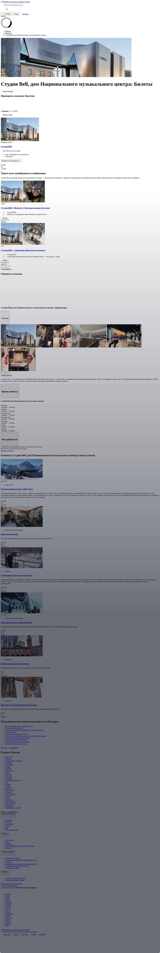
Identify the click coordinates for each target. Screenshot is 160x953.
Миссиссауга (10, 790)
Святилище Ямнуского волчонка (17, 742)
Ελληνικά (8, 904)
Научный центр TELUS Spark (16, 740)
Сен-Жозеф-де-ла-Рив (13, 808)
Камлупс (8, 788)
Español (8, 906)
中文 (7, 926)
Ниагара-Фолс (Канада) (14, 761)
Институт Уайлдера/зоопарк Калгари (19, 726)
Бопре (7, 798)
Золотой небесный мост (14, 728)
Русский (8, 922)
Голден (7, 796)
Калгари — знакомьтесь (10, 748)
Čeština (7, 898)
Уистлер (8, 776)
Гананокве (9, 806)
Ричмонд (8, 792)
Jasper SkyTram (10, 732)
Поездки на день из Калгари (15, 744)
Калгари (8, 769)
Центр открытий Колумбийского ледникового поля (24, 730)
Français (8, 907)
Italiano (7, 912)
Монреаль (9, 765)
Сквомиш (8, 778)
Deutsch (8, 902)
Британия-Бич (10, 802)
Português (8, 918)
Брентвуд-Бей (10, 804)
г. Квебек (8, 763)
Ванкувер (8, 757)
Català (7, 896)
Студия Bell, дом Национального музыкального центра (25, 736)
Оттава (7, 767)
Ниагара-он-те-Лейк (12, 780)
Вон (6, 782)
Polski (7, 920)
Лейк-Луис (9, 800)
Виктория (9, 771)
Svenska (8, 924)
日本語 (7, 916)
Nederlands (9, 914)
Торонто (8, 759)
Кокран (8, 784)
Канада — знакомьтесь (9, 812)
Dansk (7, 900)
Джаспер (8, 774)
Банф (7, 772)
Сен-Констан (10, 794)
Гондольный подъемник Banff (16, 734)
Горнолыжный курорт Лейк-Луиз (17, 738)
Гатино (8, 786)
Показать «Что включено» (10, 161)
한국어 (7, 910)
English (7, 894)
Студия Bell (6, 146)
